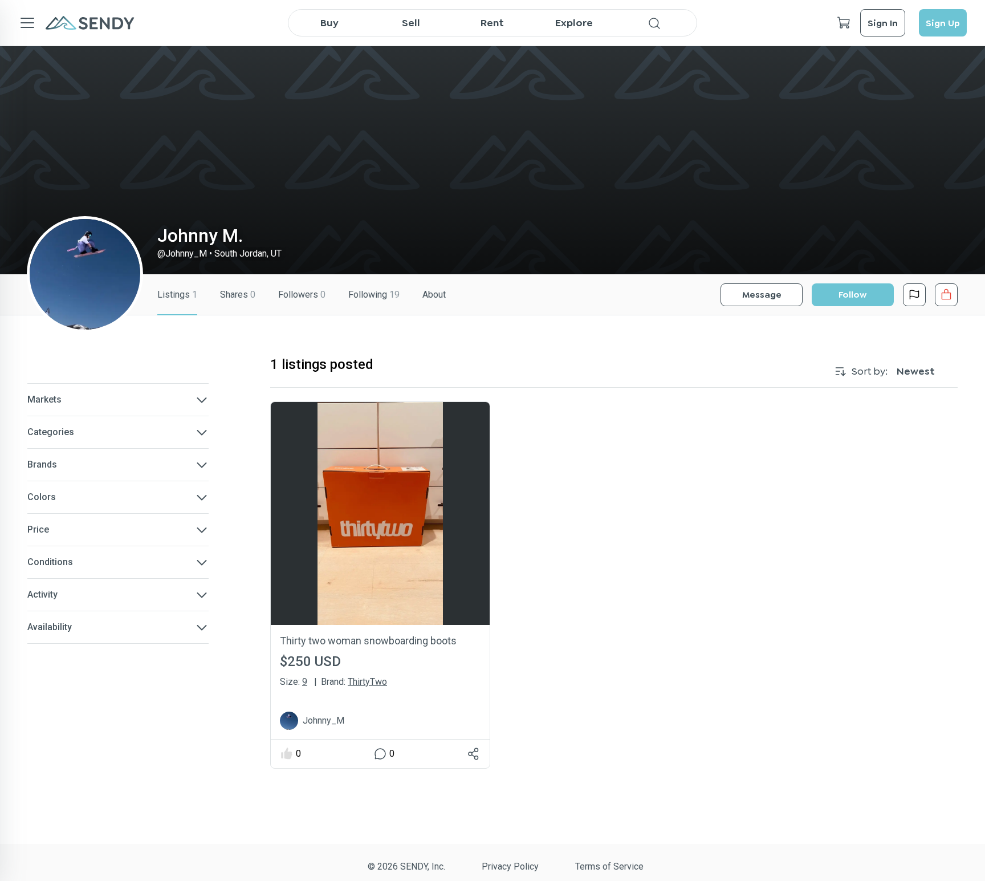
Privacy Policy (510, 866)
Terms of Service (609, 866)
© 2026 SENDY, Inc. (406, 866)
